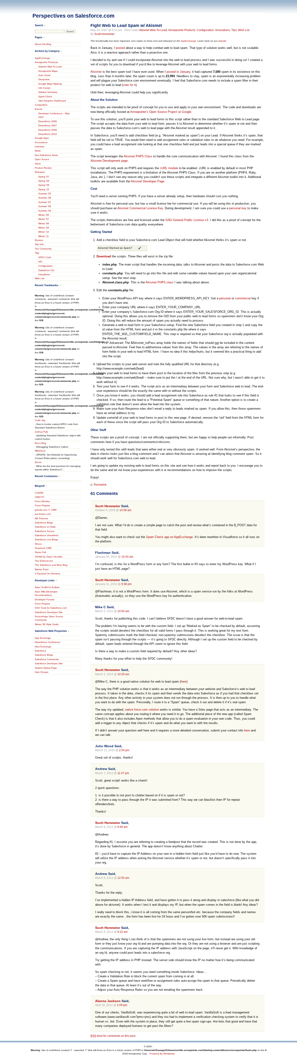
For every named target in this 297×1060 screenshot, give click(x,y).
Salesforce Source (45, 531)
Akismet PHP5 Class (138, 156)
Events (38, 109)
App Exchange (43, 638)
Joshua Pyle (41, 431)
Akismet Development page (109, 160)
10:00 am (123, 611)
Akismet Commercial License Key (140, 208)
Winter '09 (43, 227)
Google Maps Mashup (50, 83)
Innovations (222, 30)
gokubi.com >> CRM (45, 510)
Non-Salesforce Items (46, 155)
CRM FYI (39, 497)
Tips (234, 30)
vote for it (129, 85)
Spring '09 (43, 185)
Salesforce (40, 650)
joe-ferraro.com (43, 514)
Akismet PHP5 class (159, 282)
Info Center (44, 88)
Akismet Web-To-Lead (153, 30)
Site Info (39, 244)
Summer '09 (44, 210)
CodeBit (39, 492)
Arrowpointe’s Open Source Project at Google (160, 112)
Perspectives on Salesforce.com (73, 16)
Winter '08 (43, 223)
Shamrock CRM (43, 548)
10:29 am (123, 674)
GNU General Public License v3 (186, 220)
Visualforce (44, 274)
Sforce (38, 544)
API (40, 261)
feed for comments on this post (112, 1036)
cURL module (169, 168)
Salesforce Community (47, 659)
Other (38, 163)
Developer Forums (44, 599)
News (38, 150)
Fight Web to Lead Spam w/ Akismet (126, 25)
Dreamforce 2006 (47, 121)
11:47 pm (123, 773)
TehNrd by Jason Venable (48, 556)
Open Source (42, 159)
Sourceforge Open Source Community (49, 618)
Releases (40, 172)
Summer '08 (44, 206)
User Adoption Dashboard (52, 100)
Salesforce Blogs (44, 522)
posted (120, 48)
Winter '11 (43, 236)
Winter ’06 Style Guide (47, 624)
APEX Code (44, 257)
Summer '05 (44, 193)
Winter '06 (43, 215)
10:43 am (127, 556)
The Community (43, 248)
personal (225, 298)
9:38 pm (126, 584)
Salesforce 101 (46, 270)
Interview (39, 146)
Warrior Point (41, 569)
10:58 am (125, 510)
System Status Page (46, 668)
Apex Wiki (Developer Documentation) (46, 593)
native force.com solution (142, 709)
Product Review (43, 168)
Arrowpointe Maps (48, 71)
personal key (237, 208)
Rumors (39, 240)
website (222, 41)
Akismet (96, 71)
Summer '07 (44, 202)
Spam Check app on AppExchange (169, 537)
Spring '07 (43, 176)
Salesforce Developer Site (49, 612)
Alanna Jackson (108, 1001)
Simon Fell (40, 552)
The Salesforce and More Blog (51, 565)
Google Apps (42, 138)
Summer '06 (44, 197)
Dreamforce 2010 (47, 134)
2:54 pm (124, 750)
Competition (41, 105)
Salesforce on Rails (45, 526)
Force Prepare (42, 505)
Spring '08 (43, 181)
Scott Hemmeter (104, 34)
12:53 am (123, 877)
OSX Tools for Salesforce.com (51, 608)
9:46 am (122, 827)
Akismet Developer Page (147, 181)
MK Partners (41, 518)
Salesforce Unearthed (46, 535)
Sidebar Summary (47, 92)
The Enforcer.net (44, 561)
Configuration (205, 30)
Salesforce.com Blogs (46, 539)
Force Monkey (42, 501)
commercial (243, 298)
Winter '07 (43, 219)
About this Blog (43, 44)
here (184, 681)
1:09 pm (122, 1005)
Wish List (243, 30)
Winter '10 (43, 232)
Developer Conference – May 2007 (54, 115)
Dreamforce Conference (47, 642)
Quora (38, 462)
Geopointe (44, 79)
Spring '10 (43, 189)
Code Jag (40, 420)
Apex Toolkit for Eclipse (47, 587)
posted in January (178, 71)
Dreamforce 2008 (47, 130)
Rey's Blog (40, 443)
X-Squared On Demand (47, 573)
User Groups (41, 672)
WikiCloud (40, 450)
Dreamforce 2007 (47, 125)
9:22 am (122, 931)
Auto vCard (44, 75)
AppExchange (188, 41)
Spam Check (45, 96)
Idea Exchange (43, 646)
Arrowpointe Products (181, 30)
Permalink (100, 484)
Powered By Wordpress (162, 1053)
